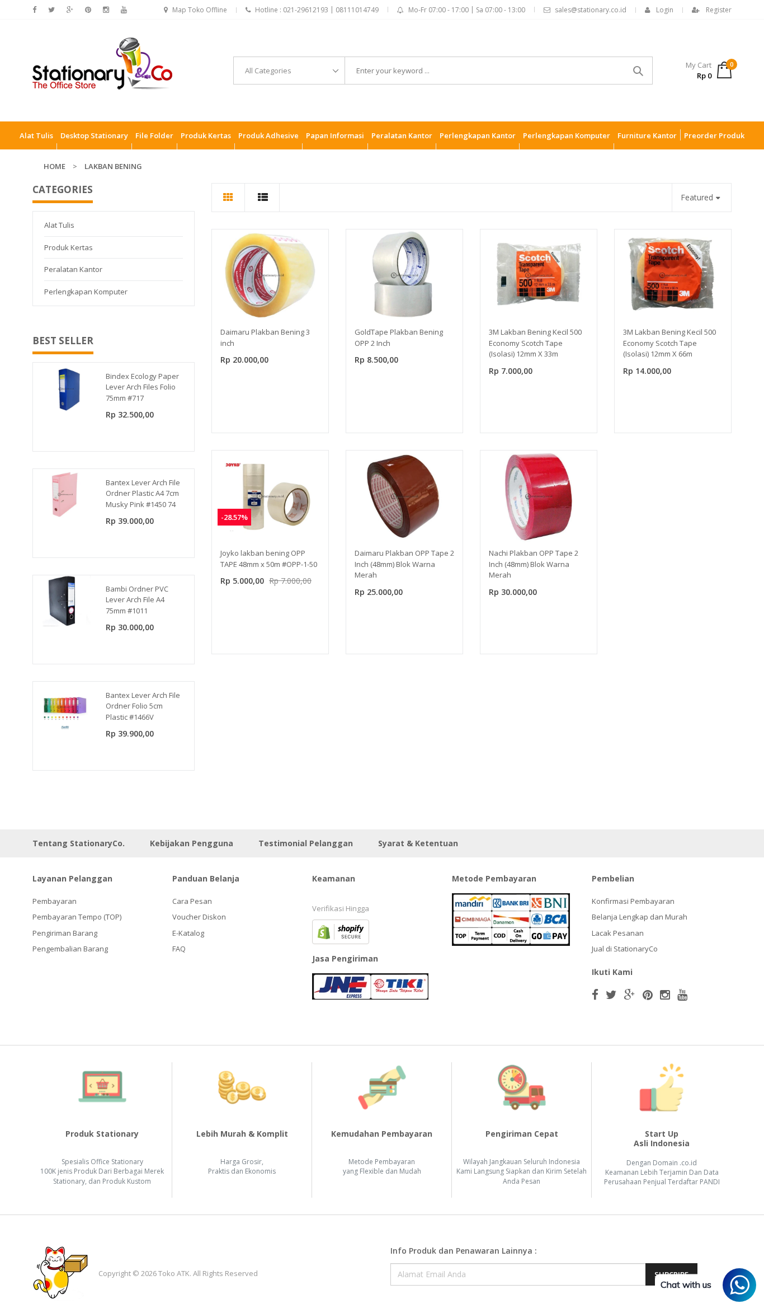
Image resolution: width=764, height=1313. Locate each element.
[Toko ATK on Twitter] (51, 9)
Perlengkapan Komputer (86, 292)
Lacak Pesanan (618, 933)
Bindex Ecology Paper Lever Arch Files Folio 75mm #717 (142, 387)
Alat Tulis (59, 225)
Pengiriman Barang (64, 933)
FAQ (179, 949)
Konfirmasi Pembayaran (633, 901)
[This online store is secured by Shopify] (340, 931)
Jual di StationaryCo (625, 949)
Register (719, 10)
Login (664, 10)
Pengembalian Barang (70, 949)
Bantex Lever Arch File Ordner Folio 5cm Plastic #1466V (143, 706)
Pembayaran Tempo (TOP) (76, 917)
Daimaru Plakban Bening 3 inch (265, 337)
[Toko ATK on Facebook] (34, 9)
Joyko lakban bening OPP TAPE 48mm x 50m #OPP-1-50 (268, 558)
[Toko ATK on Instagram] (106, 9)
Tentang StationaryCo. (78, 843)
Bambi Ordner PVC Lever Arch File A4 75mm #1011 (137, 600)
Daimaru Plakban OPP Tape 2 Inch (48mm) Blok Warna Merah (404, 564)
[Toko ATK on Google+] (70, 9)
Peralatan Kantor (73, 269)
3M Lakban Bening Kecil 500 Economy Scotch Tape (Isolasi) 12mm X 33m (535, 343)
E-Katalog (188, 933)
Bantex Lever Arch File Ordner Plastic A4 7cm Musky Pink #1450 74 (143, 493)
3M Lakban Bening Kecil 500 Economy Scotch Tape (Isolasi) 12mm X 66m (669, 343)
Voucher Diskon (199, 917)
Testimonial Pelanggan (305, 843)
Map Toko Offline (199, 10)
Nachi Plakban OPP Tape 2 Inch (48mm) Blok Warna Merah (533, 564)
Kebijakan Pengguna (191, 843)
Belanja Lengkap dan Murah (639, 917)
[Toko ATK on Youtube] (124, 9)
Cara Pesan (192, 901)
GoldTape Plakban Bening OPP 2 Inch (399, 337)
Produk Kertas (68, 247)
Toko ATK (174, 1273)
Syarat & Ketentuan (418, 843)
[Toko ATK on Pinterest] (88, 9)
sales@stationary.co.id (590, 10)
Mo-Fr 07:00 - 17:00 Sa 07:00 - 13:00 (466, 10)
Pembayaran (54, 901)
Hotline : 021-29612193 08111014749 (317, 10)
